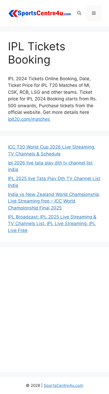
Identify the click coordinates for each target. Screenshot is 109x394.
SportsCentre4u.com (63, 385)
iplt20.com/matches (29, 119)
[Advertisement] (54, 309)
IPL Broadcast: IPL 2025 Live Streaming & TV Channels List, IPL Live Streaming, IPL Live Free (52, 223)
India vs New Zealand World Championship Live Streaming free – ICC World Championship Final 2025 (53, 201)
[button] (79, 13)
